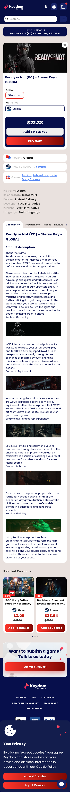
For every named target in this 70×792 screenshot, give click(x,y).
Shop (39, 30)
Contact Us (47, 697)
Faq (34, 697)
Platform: (11, 102)
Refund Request (35, 708)
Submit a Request (35, 666)
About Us (21, 697)
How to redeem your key (25, 703)
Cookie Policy (46, 766)
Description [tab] (13, 224)
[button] (32, 636)
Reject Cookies (35, 785)
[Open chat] (61, 784)
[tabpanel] (35, 395)
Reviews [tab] (58, 224)
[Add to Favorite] (65, 45)
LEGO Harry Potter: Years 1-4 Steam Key (18, 602)
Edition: (10, 90)
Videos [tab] (47, 224)
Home (28, 30)
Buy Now (35, 141)
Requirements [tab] (32, 224)
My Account (51, 703)
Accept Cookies (35, 776)
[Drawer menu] (63, 19)
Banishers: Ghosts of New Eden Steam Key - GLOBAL (50, 602)
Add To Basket (35, 131)
